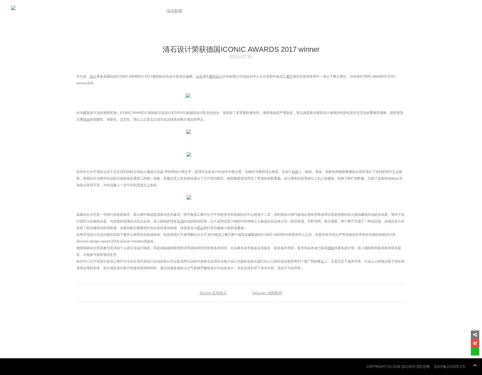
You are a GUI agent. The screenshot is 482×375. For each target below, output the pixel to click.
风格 (295, 172)
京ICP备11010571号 (449, 367)
